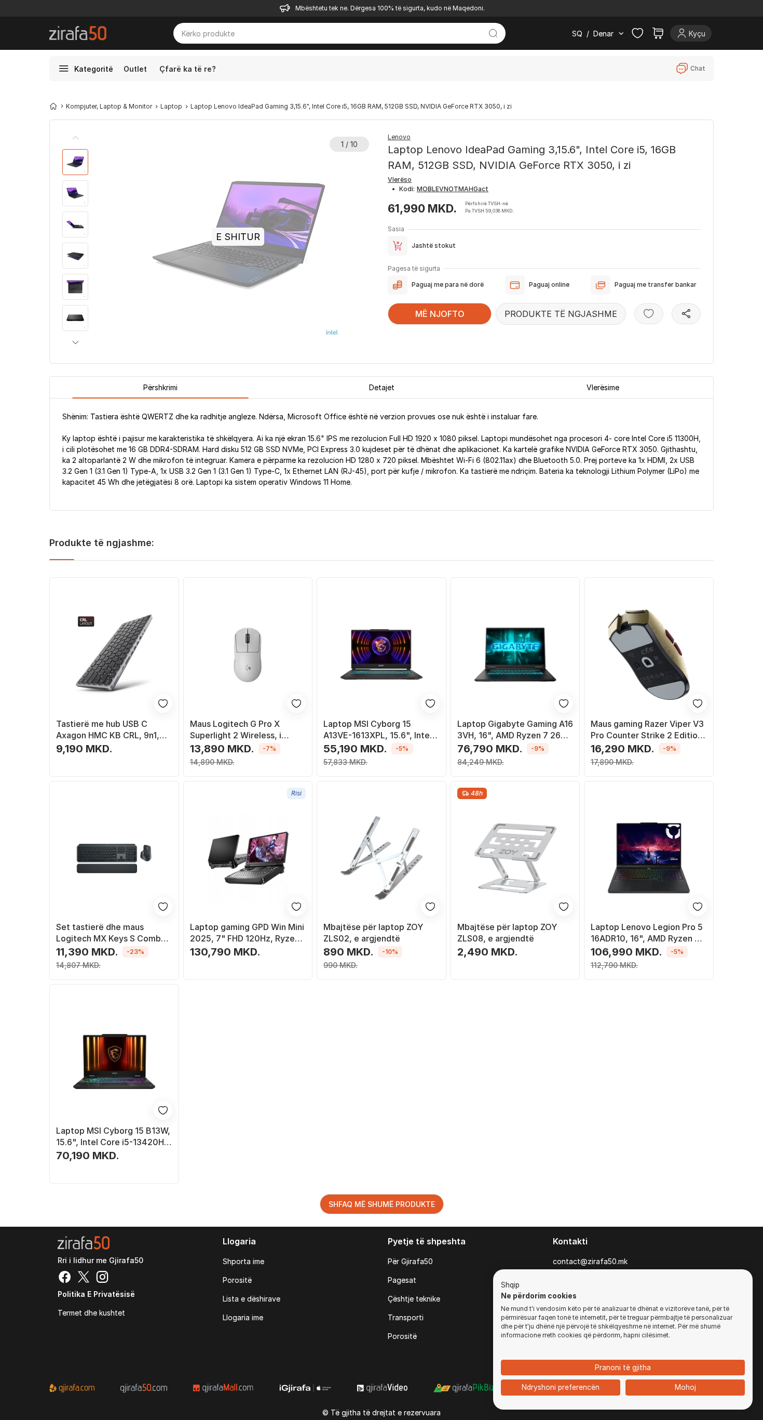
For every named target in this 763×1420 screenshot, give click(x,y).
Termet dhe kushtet (91, 1312)
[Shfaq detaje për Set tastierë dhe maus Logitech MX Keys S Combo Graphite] (114, 858)
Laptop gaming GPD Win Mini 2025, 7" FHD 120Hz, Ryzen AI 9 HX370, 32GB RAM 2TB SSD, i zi (247, 933)
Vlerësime (603, 387)
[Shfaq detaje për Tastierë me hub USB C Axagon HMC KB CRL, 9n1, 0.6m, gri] (114, 654)
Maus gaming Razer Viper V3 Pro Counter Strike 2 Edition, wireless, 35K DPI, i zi (648, 730)
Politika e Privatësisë (96, 1294)
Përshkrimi (160, 387)
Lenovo (399, 137)
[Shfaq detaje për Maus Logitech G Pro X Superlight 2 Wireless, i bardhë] (248, 654)
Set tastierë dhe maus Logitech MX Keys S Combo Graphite (111, 933)
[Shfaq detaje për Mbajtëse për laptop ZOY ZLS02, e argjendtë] (381, 858)
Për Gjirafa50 (410, 1261)
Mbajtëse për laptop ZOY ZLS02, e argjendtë (373, 933)
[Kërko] (493, 33)
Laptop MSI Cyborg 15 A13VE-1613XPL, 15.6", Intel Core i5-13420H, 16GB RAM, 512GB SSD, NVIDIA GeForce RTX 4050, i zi (379, 730)
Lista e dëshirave (251, 1298)
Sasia (396, 229)
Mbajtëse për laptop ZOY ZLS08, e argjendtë (507, 933)
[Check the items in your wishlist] (637, 33)
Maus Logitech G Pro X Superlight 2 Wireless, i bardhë (235, 730)
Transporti (406, 1317)
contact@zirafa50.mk (590, 1261)
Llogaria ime (243, 1317)
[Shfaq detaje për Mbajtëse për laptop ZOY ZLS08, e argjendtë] (515, 858)
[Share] (686, 313)
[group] (75, 162)
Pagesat (402, 1280)
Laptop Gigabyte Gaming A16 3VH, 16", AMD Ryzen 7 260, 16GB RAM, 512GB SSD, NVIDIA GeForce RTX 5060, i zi (515, 730)
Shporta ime (243, 1261)
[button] (75, 342)
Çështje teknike (414, 1298)
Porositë (237, 1280)
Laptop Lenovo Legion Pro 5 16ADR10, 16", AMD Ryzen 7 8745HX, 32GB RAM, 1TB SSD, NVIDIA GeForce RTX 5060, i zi (647, 933)
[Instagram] (102, 1278)
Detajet (381, 387)
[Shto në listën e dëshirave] (648, 313)
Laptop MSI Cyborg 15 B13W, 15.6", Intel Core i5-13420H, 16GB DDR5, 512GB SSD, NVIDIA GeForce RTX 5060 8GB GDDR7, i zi (113, 1136)
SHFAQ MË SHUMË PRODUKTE (382, 1204)
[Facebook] (65, 1278)
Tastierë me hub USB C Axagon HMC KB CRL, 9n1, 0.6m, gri (107, 730)
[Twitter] (83, 1278)
